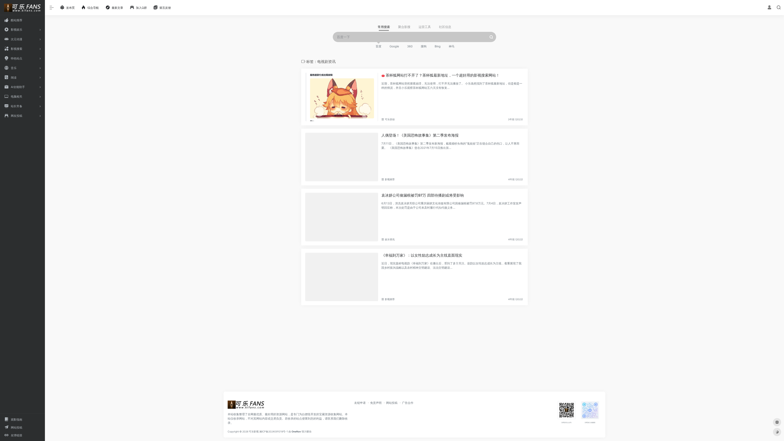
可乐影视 (254, 431)
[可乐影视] (246, 406)
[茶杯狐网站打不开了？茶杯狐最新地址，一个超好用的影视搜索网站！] (341, 97)
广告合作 (407, 402)
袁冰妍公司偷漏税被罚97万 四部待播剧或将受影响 (422, 195)
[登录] (769, 7)
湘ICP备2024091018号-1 (273, 431)
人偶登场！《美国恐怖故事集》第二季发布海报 (420, 135)
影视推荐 (390, 179)
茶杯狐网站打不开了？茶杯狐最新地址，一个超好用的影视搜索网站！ (441, 75)
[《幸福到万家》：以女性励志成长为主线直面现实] (341, 277)
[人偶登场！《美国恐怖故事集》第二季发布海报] (341, 157)
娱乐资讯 (390, 239)
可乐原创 (390, 119)
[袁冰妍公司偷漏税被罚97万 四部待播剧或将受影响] (341, 217)
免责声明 (376, 402)
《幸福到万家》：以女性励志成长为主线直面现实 (421, 255)
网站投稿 (392, 402)
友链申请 (360, 402)
